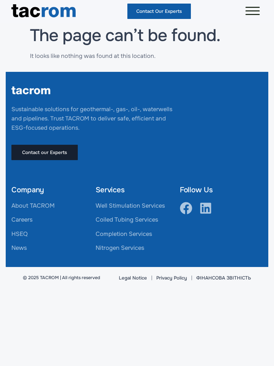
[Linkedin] (205, 208)
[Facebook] (186, 208)
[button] (253, 11)
